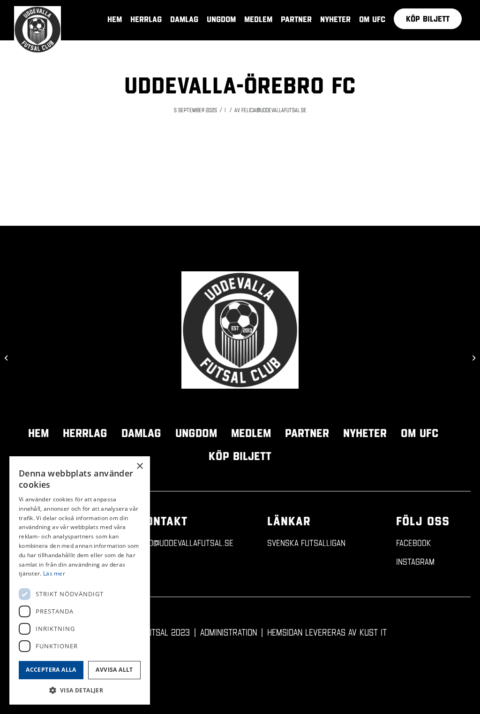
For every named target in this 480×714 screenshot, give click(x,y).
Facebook (413, 542)
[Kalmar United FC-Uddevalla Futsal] (7, 357)
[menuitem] (428, 18)
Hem (38, 433)
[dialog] (79, 580)
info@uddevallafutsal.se (185, 542)
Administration (228, 632)
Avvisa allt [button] (114, 670)
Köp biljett (240, 456)
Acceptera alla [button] (51, 670)
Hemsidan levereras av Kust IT (327, 632)
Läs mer (54, 573)
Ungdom (196, 433)
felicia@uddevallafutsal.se (274, 110)
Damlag (141, 433)
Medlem (251, 433)
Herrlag (85, 433)
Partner (307, 433)
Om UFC (419, 433)
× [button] (139, 466)
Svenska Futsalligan (306, 542)
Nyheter (365, 433)
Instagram (415, 561)
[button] (80, 690)
